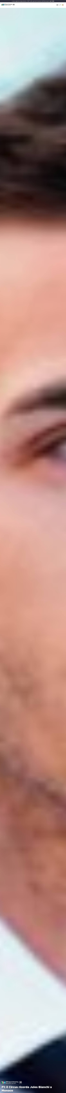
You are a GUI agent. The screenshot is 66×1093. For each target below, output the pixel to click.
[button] (62, 4)
